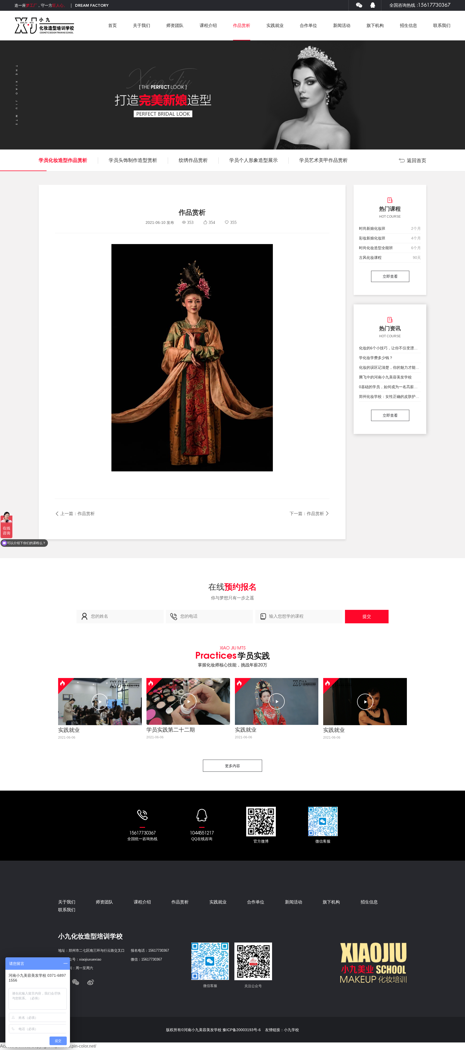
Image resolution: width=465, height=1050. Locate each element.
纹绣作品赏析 (193, 160)
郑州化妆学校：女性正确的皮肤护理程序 (390, 396)
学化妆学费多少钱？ (376, 358)
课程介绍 (208, 25)
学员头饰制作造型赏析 (133, 160)
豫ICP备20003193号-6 (242, 1030)
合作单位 (308, 25)
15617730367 (434, 5)
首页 (112, 25)
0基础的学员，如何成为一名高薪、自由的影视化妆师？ (390, 387)
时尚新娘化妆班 (372, 228)
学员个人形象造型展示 (253, 160)
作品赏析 (241, 25)
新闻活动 (341, 25)
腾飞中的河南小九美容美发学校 (385, 377)
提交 (366, 616)
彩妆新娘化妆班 (372, 238)
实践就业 (275, 25)
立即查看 (390, 276)
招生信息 (408, 25)
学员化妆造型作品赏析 (63, 160)
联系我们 (441, 25)
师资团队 (175, 25)
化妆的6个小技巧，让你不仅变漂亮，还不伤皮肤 (390, 348)
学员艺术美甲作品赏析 (323, 160)
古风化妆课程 (370, 257)
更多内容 (232, 766)
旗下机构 (375, 25)
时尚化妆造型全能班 (376, 248)
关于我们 (141, 25)
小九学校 (291, 1030)
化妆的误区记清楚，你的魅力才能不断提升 (390, 367)
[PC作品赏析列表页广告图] (232, 94)
